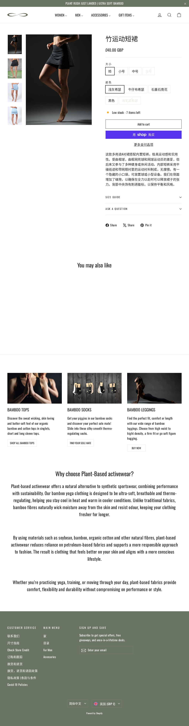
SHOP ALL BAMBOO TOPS (22, 443)
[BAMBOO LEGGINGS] (154, 388)
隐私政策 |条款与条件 (21, 677)
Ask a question (117, 209)
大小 (109, 63)
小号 (121, 71)
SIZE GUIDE (113, 197)
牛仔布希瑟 (136, 89)
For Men (47, 650)
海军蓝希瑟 (130, 100)
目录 (46, 643)
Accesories (49, 657)
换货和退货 (15, 664)
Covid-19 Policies (17, 684)
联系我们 (13, 636)
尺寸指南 (13, 643)
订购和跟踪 (15, 657)
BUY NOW (136, 448)
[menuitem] (61, 15)
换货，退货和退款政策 (22, 670)
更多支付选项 (143, 144)
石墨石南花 (159, 89)
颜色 (109, 82)
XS (109, 71)
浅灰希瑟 (114, 89)
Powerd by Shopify (94, 713)
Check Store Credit (18, 650)
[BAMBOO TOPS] (34, 388)
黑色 (111, 100)
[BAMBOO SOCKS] (94, 388)
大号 (148, 71)
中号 (135, 71)
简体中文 (75, 703)
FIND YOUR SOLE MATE (80, 443)
